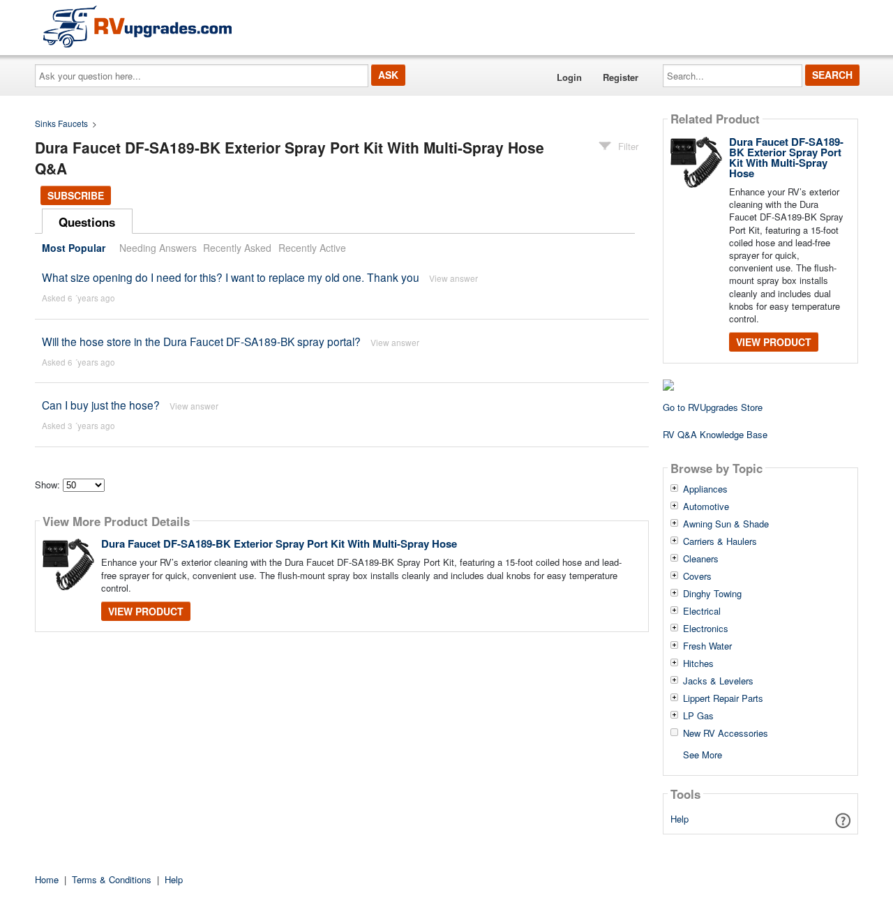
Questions (87, 221)
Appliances (705, 489)
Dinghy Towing (712, 594)
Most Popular (73, 248)
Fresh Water (707, 646)
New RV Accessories (725, 733)
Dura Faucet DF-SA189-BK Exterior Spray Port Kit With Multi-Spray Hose (279, 543)
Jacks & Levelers (718, 681)
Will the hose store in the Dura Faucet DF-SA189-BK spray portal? (201, 341)
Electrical (702, 611)
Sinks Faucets (61, 123)
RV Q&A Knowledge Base (715, 434)
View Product (145, 611)
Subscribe (75, 195)
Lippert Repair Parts (723, 698)
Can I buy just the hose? (101, 404)
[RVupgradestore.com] (137, 26)
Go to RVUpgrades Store (713, 407)
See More (702, 754)
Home (47, 879)
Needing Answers (158, 248)
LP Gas (698, 716)
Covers (697, 576)
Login (569, 77)
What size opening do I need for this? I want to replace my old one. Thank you (230, 277)
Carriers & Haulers (720, 541)
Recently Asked (237, 248)
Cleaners (701, 559)
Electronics (705, 628)
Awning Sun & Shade (726, 524)
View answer (453, 278)
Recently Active (312, 248)
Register (620, 77)
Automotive (706, 506)
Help (679, 818)
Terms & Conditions (111, 879)
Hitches (698, 663)
